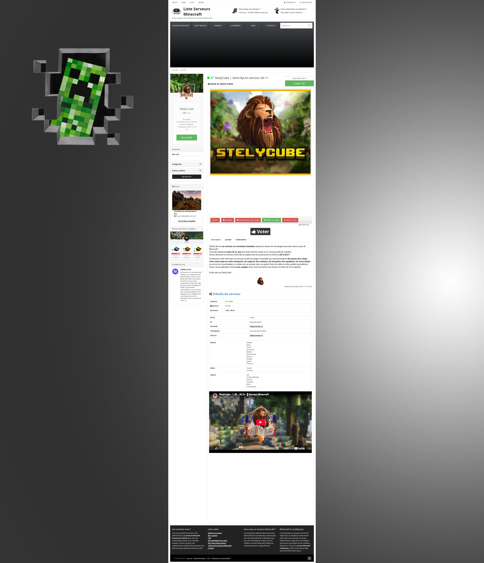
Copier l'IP (299, 83)
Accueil (175, 70)
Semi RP (223, 84)
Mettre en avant (272, 220)
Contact (211, 548)
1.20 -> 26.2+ (230, 310)
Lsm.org (189, 558)
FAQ (209, 538)
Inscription (307, 2)
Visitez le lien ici (256, 326)
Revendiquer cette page (248, 220)
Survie (230, 84)
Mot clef (175, 154)
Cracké (183, 70)
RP (218, 84)
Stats (229, 239)
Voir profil (186, 137)
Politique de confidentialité (220, 558)
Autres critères (178, 170)
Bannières (241, 239)
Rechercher (187, 176)
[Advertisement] (245, 48)
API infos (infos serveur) (217, 543)
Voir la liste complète (186, 221)
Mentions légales (200, 558)
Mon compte (212, 536)
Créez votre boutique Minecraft (219, 546)
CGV (208, 558)
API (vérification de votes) (217, 541)
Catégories (177, 164)
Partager (228, 220)
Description (216, 239)
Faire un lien (291, 220)
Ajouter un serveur (215, 533)
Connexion (291, 2)
